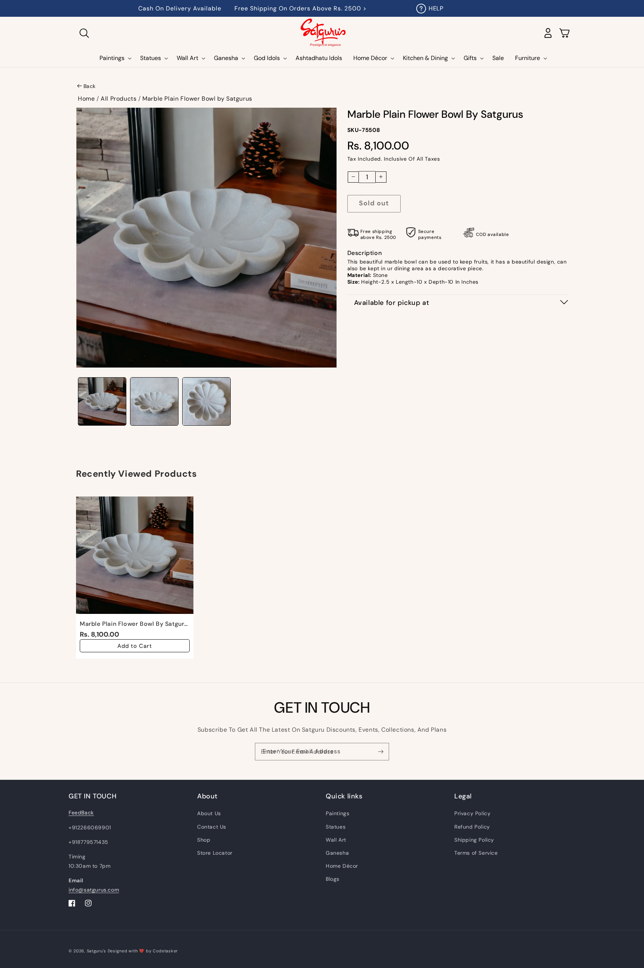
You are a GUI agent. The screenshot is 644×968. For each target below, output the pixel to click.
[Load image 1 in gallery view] (102, 401)
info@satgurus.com (94, 889)
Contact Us (211, 826)
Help (436, 8)
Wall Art (336, 839)
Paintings (337, 813)
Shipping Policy (474, 839)
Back (89, 86)
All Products (118, 99)
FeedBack (81, 812)
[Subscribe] (380, 751)
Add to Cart (134, 646)
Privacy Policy (472, 813)
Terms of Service (476, 852)
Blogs (333, 879)
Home (86, 99)
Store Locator (215, 852)
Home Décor (342, 866)
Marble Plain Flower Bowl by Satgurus (197, 99)
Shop (203, 839)
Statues (335, 826)
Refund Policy (472, 826)
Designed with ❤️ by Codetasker (143, 950)
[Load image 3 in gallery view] (206, 401)
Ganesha (337, 852)
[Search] (84, 33)
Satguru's (97, 950)
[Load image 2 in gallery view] (154, 401)
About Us (209, 813)
